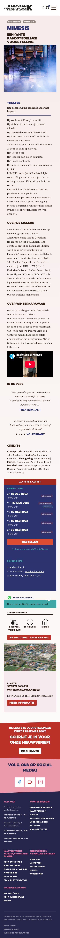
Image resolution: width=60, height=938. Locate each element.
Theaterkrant (30, 409)
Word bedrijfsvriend (15, 869)
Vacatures (36, 863)
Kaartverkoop (38, 811)
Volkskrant (36, 434)
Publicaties (36, 874)
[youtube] (30, 782)
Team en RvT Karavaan (15, 880)
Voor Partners (12, 866)
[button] (47, 7)
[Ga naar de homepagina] (18, 7)
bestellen (30, 541)
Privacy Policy (11, 929)
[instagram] (40, 782)
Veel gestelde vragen (42, 818)
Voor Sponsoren (13, 862)
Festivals (35, 826)
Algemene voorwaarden (16, 933)
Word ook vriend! (34, 571)
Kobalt (48, 920)
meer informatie (21, 702)
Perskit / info (11, 893)
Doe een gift (10, 876)
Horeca (34, 815)
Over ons (35, 859)
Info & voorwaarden (41, 807)
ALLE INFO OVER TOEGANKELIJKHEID (28, 637)
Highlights (14, 22)
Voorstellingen (39, 822)
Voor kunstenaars (14, 897)
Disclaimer (10, 926)
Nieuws (34, 870)
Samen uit (29, 22)
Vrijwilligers (37, 867)
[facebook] (19, 782)
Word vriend (10, 873)
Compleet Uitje (38, 829)
